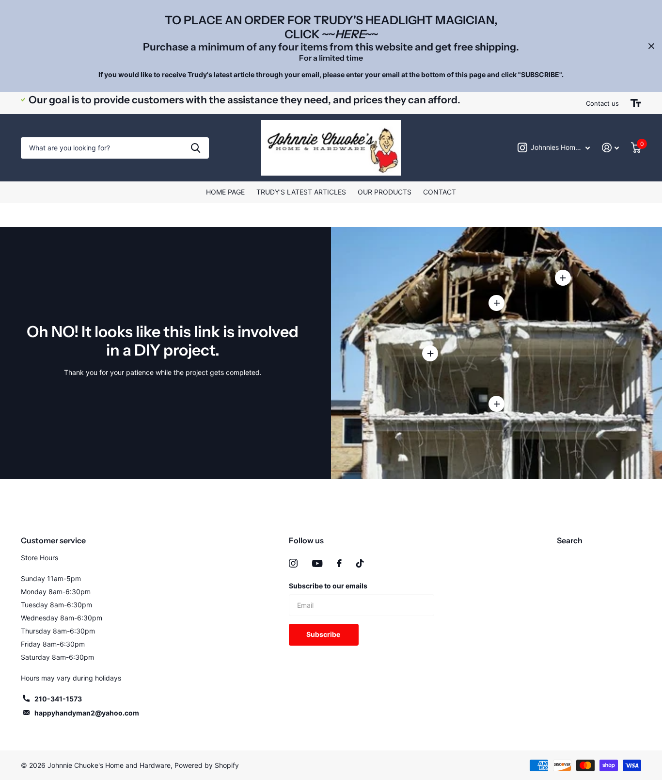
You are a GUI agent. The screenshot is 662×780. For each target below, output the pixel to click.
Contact (439, 192)
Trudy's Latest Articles (301, 192)
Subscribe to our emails (328, 586)
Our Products (384, 192)
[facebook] (339, 563)
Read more (496, 302)
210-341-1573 (58, 699)
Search (570, 540)
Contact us (602, 103)
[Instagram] (293, 563)
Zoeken (195, 148)
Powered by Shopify (206, 765)
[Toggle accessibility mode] (635, 103)
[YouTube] (317, 563)
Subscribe (324, 634)
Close (651, 46)
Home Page (225, 192)
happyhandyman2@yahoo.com (86, 713)
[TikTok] (360, 563)
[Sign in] (610, 148)
